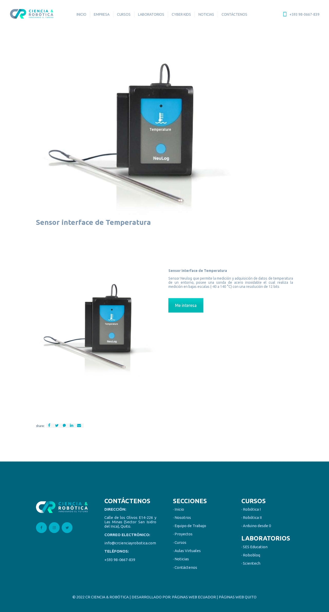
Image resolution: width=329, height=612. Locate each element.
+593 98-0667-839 (119, 559)
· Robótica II (251, 518)
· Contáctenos (185, 567)
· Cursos (179, 542)
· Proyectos (183, 534)
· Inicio (178, 509)
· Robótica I (251, 509)
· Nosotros (182, 518)
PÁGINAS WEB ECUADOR (194, 597)
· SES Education (254, 547)
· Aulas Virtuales (187, 551)
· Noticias (181, 559)
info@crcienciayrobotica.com (130, 543)
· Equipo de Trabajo (189, 526)
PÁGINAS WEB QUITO (238, 597)
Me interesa (186, 305)
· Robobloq (250, 555)
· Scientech (250, 563)
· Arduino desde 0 (256, 526)
